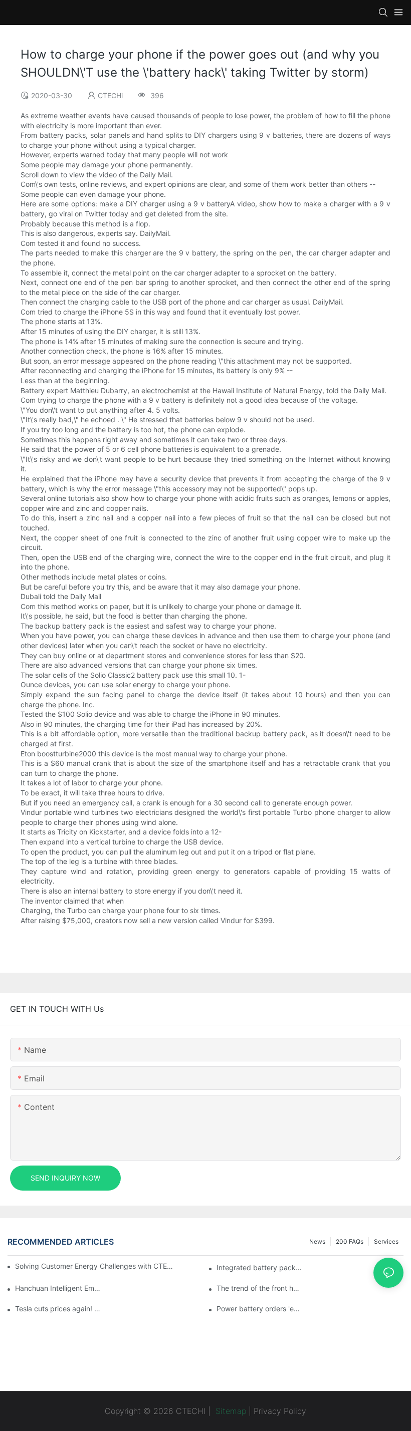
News (317, 1241)
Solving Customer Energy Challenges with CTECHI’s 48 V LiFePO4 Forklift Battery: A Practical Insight (95, 1266)
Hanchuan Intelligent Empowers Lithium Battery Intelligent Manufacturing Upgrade (58, 1288)
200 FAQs (349, 1241)
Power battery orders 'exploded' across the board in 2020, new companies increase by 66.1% (260, 1308)
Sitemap (229, 1411)
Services (386, 1241)
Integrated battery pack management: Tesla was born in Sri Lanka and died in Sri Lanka (260, 1267)
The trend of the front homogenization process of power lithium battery (260, 1288)
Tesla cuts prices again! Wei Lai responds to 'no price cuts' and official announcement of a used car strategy (58, 1308)
